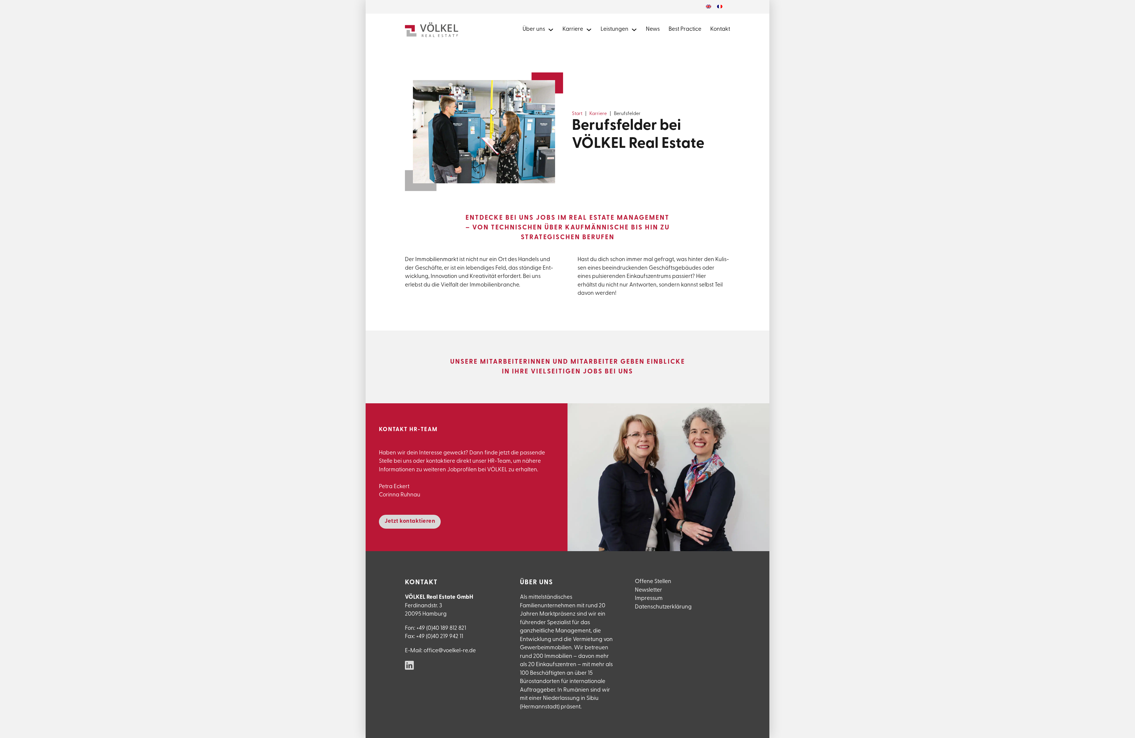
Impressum (649, 598)
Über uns (534, 29)
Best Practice (685, 29)
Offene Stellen (653, 582)
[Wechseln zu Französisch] (719, 6)
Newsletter (648, 590)
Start (577, 113)
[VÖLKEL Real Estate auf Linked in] (409, 666)
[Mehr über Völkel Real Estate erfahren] (551, 30)
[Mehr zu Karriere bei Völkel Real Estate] (589, 30)
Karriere (572, 29)
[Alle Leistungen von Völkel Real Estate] (634, 30)
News (653, 29)
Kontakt (720, 29)
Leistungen (614, 29)
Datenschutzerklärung (663, 607)
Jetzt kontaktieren (410, 521)
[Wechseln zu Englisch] (708, 6)
